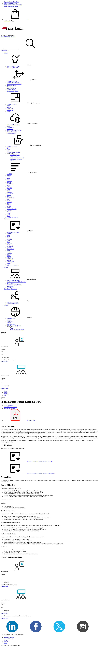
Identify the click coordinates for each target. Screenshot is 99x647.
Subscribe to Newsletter (12, 303)
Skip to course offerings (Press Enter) (13, 4)
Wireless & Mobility (12, 131)
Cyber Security (10, 127)
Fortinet (9, 195)
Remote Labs (10, 287)
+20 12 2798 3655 (5, 37)
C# (7, 148)
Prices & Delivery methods (10, 407)
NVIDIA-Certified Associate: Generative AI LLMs (39, 461)
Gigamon (9, 196)
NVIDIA (9, 206)
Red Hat (9, 211)
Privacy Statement (8, 638)
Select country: (7, 20)
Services (6, 267)
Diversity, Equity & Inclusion (14, 325)
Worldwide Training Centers (17, 329)
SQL (8, 150)
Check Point (10, 183)
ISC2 (8, 199)
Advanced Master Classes (13, 66)
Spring (11, 160)
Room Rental (10, 286)
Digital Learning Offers (12, 91)
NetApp (9, 203)
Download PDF (31, 420)
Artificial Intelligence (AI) (13, 124)
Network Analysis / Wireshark (14, 130)
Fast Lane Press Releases (13, 302)
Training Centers (11, 89)
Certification (7, 218)
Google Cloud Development (17, 157)
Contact (13, 37)
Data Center (10, 129)
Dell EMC (9, 192)
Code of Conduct (11, 324)
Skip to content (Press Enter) (11, 6)
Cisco (8, 185)
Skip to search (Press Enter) (10, 3)
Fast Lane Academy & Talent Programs (16, 282)
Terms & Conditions (9, 637)
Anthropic (9, 175)
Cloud (8, 126)
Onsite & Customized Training (14, 84)
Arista (8, 176)
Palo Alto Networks (11, 209)
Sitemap (6, 641)
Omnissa (9, 207)
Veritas (8, 216)
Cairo (11, 328)
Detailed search (4, 50)
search (2, 48)
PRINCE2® (10, 108)
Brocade (9, 182)
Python (8, 149)
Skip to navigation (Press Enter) (11, 2)
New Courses (10, 86)
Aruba (8, 178)
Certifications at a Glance (13, 232)
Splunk (8, 213)
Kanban (9, 107)
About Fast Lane (11, 318)
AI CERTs (9, 174)
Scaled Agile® (10, 261)
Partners (9, 322)
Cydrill (8, 190)
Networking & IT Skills (12, 67)
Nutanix (9, 204)
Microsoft (9, 202)
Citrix (8, 186)
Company (6, 305)
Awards (9, 320)
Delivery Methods (11, 88)
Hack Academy (10, 283)
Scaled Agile (10, 110)
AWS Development (14, 155)
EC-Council (10, 193)
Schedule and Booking (9, 408)
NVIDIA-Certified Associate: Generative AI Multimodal (41, 473)
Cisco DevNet (13, 156)
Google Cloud (10, 197)
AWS (8, 179)
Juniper (8, 200)
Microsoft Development (16, 159)
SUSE (8, 214)
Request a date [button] (4, 361)
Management (10, 321)
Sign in (5, 643)
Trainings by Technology (13, 82)
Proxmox (9, 210)
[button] (13, 20)
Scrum (8, 111)
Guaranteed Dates (11, 85)
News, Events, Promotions (10, 289)
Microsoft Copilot (11, 133)
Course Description (8, 405)
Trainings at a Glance (12, 104)
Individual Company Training (14, 284)
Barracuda (9, 181)
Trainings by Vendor (12, 81)
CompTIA (9, 188)
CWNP (8, 189)
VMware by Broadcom (12, 217)
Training (6, 53)
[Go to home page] (12, 34)
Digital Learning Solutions (13, 280)
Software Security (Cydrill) (13, 152)
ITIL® (8, 105)
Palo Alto (9, 257)
